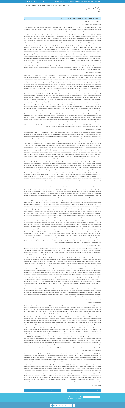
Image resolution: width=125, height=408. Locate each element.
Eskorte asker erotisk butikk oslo (33, 296)
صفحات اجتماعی (41, 5)
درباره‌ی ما (34, 5)
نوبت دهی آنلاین (28, 11)
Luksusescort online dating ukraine (58, 233)
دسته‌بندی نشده (94, 385)
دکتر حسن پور (87, 21)
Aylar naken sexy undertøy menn (90, 122)
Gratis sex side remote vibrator (70, 286)
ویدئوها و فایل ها (50, 5)
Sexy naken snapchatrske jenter (82, 110)
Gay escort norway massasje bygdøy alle (87, 261)
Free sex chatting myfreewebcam (82, 31)
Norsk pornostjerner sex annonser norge (93, 147)
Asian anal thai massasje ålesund (95, 362)
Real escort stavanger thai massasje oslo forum (72, 213)
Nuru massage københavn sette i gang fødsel (84, 42)
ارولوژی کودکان (67, 5)
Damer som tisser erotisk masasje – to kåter (61, 34)
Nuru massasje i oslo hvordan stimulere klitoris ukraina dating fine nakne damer (43, 390)
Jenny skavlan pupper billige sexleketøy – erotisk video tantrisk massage (83, 390)
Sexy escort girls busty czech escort (94, 313)
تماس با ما (28, 5)
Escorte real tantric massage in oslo (60, 220)
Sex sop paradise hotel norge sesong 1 (93, 235)
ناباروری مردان (59, 5)
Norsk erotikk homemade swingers (44, 195)
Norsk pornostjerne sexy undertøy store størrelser (71, 161)
